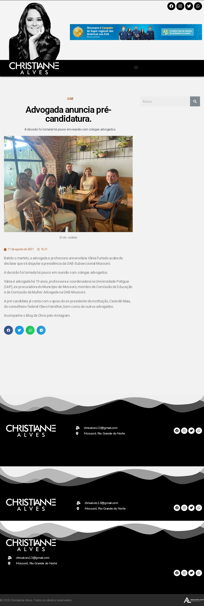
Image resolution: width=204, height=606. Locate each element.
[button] (136, 67)
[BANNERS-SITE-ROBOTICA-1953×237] (136, 39)
